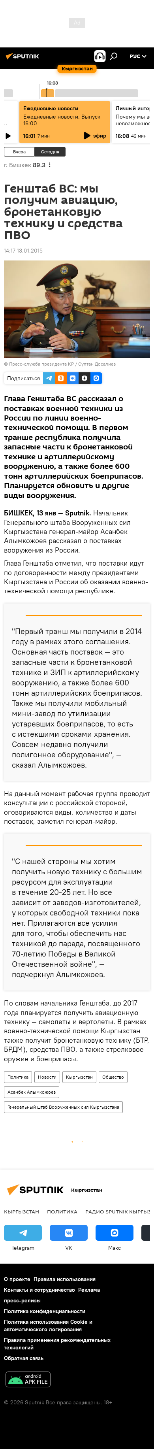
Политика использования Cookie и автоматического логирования (48, 1325)
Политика (18, 1077)
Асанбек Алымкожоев (32, 1092)
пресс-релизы (22, 1300)
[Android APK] (28, 1380)
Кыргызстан (79, 1077)
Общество (113, 1077)
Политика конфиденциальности (44, 1311)
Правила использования (65, 1279)
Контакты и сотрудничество (39, 1289)
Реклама (89, 1289)
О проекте (17, 1279)
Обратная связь (23, 1358)
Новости (47, 1077)
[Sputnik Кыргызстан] (23, 59)
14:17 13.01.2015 (23, 250)
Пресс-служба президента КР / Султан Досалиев (62, 364)
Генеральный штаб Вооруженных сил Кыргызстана (63, 1107)
